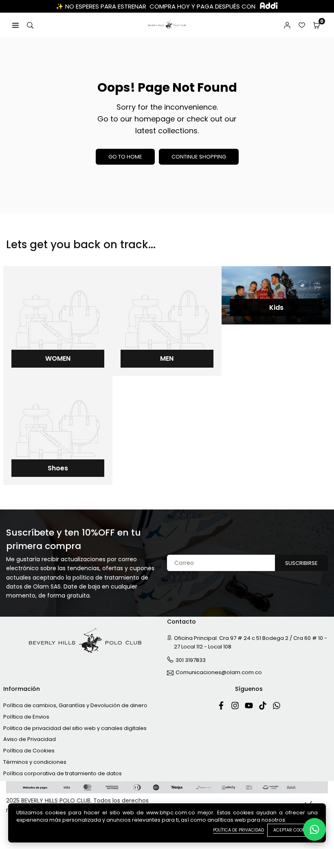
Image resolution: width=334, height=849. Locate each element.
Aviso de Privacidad (29, 739)
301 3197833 (191, 660)
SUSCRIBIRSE (301, 563)
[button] (316, 24)
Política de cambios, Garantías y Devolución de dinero (75, 705)
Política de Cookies (29, 750)
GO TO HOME (125, 157)
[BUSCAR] (30, 25)
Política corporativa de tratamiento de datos (62, 773)
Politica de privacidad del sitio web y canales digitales (75, 728)
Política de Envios (26, 717)
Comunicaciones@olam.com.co (219, 673)
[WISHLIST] (301, 24)
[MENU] (15, 25)
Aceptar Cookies (292, 830)
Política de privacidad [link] (238, 830)
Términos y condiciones (34, 762)
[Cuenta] (287, 24)
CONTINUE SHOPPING (198, 157)
